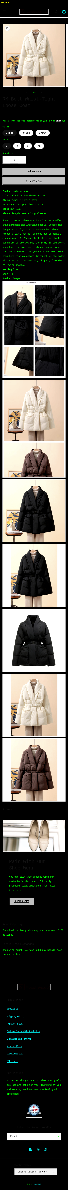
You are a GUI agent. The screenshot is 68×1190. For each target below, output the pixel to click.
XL (39, 146)
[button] (4, 12)
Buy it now (34, 181)
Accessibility (14, 1046)
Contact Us (12, 1009)
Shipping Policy (15, 1016)
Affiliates (12, 1061)
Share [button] (9, 809)
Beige (9, 133)
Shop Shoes (21, 901)
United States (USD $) (32, 1172)
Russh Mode (37, 1184)
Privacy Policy (15, 1024)
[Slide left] (26, 92)
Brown (42, 133)
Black (26, 133)
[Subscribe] (57, 1137)
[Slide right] (41, 92)
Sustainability (15, 1053)
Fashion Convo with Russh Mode (23, 1031)
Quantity (8, 153)
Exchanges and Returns (19, 1039)
